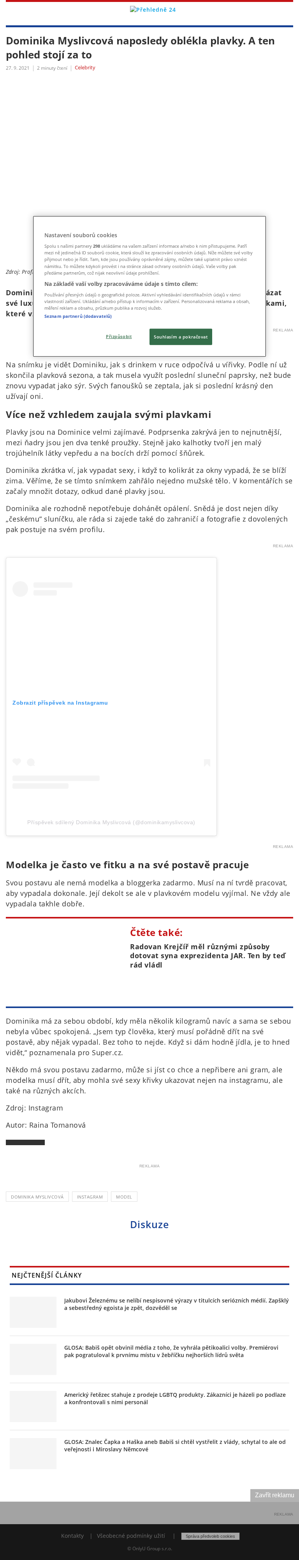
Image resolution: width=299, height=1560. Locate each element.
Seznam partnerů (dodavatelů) (78, 316)
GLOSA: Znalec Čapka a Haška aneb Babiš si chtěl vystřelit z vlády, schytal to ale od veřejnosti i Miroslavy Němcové (175, 1445)
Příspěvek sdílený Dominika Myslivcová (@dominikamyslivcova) (111, 822)
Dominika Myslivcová (37, 1197)
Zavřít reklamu (274, 1495)
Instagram (90, 1197)
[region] (149, 286)
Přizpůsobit (119, 336)
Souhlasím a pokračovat (181, 337)
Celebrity (85, 68)
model (124, 1197)
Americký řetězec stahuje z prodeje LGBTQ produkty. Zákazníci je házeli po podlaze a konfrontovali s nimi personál (175, 1398)
